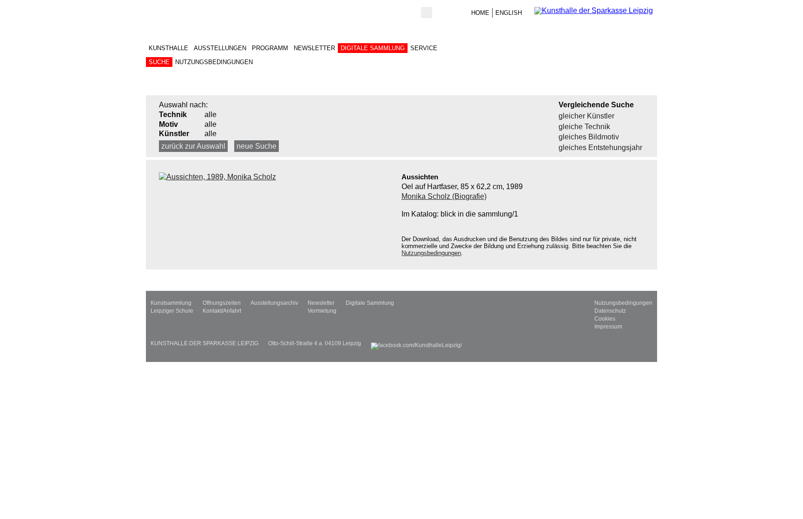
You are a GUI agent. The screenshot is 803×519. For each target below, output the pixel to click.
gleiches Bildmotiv (589, 137)
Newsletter (314, 48)
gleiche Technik (584, 127)
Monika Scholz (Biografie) (444, 196)
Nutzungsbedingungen (214, 62)
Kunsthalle (168, 48)
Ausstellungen (220, 48)
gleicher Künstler (586, 116)
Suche (159, 62)
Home (480, 12)
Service (423, 48)
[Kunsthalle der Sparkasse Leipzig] (595, 10)
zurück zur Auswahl (193, 146)
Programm (270, 48)
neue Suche (256, 146)
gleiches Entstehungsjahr (600, 147)
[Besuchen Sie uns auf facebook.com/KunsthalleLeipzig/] (416, 343)
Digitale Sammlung (373, 48)
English (508, 12)
